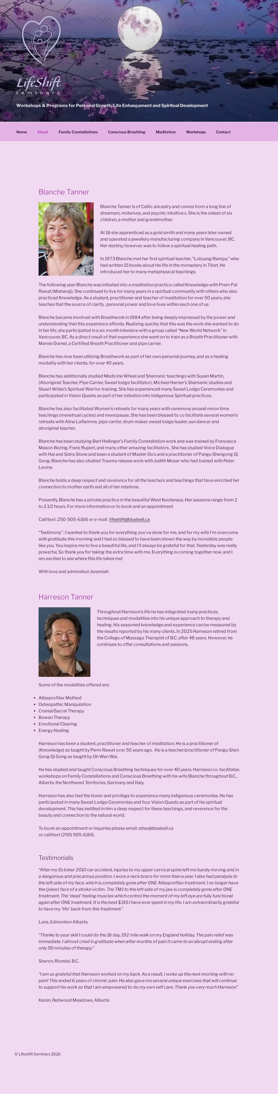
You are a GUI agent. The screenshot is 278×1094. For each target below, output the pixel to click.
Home (21, 132)
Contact (223, 132)
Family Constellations (78, 132)
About (42, 132)
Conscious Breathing (127, 132)
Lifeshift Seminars (38, 85)
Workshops (196, 132)
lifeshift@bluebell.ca (129, 519)
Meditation (166, 132)
